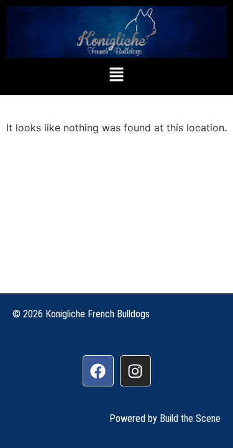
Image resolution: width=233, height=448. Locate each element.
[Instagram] (135, 370)
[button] (116, 75)
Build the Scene (190, 418)
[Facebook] (98, 370)
